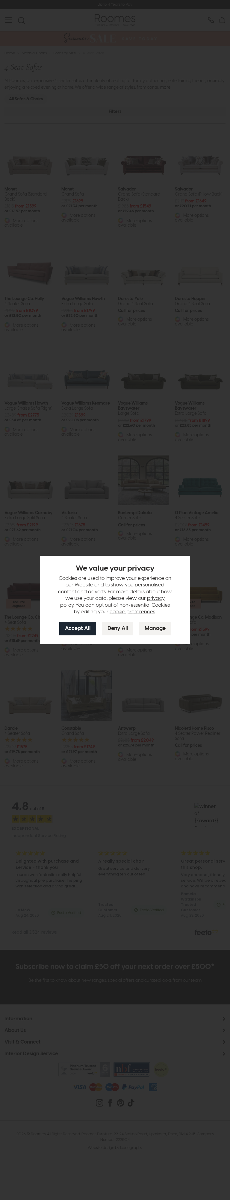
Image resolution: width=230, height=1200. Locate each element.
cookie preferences (132, 611)
